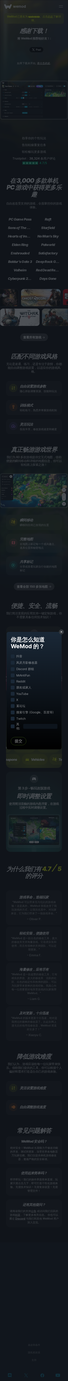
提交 (18, 741)
